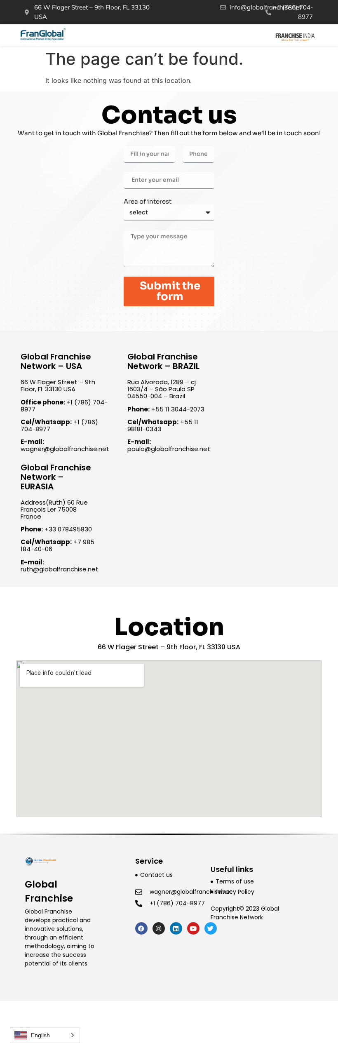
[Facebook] (141, 928)
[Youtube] (193, 928)
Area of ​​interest (147, 201)
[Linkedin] (176, 928)
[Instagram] (159, 928)
